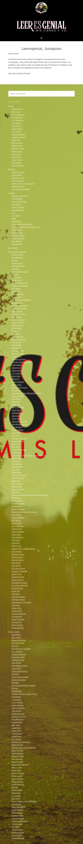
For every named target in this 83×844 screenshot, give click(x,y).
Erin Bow (15, 688)
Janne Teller (16, 405)
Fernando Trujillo (18, 354)
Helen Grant (16, 376)
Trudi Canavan (17, 824)
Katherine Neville (18, 441)
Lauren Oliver (16, 731)
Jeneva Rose (17, 416)
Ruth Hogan (16, 563)
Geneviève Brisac (18, 210)
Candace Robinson (19, 654)
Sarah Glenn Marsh (19, 807)
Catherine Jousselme (20, 196)
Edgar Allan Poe (18, 337)
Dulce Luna (16, 331)
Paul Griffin (16, 543)
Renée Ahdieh (17, 790)
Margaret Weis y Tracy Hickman (24, 748)
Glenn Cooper (17, 371)
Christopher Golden (19, 308)
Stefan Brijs (16, 591)
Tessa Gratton (17, 611)
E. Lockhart (16, 334)
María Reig (16, 481)
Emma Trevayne (18, 207)
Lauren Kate (16, 728)
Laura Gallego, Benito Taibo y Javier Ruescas (29, 455)
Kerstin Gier (16, 140)
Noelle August (17, 776)
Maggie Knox (17, 472)
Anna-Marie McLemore (20, 272)
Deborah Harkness (19, 680)
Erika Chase (16, 348)
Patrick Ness (16, 535)
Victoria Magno (17, 835)
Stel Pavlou (16, 594)
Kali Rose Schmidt (18, 717)
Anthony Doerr (17, 280)
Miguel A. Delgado (18, 509)
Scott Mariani (17, 163)
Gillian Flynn (16, 368)
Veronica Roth (17, 830)
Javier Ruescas (17, 410)
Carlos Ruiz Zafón (18, 657)
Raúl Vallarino (17, 552)
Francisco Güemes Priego (21, 362)
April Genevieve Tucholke (21, 649)
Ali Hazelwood (17, 258)
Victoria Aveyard (18, 832)
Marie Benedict (17, 484)
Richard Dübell (17, 160)
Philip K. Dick (16, 546)
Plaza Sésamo (17, 233)
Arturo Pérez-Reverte (20, 283)
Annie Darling (16, 277)
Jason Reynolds (18, 407)
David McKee (17, 204)
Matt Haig (15, 492)
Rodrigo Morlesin (18, 236)
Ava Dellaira (16, 289)
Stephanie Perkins (18, 600)
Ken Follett (16, 447)
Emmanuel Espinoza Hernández (23, 685)
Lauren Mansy (17, 458)
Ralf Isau (15, 787)
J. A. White (16, 216)
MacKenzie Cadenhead (20, 742)
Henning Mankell (18, 382)
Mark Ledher (16, 770)
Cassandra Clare (18, 660)
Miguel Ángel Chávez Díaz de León (24, 512)
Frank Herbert (17, 365)
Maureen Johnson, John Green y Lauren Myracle (30, 495)
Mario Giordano (17, 762)
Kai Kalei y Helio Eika (19, 438)
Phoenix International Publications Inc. (26, 227)
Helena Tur (15, 379)
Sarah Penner (17, 574)
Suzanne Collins (17, 816)
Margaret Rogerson (19, 475)
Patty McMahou (18, 537)
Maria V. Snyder (17, 751)
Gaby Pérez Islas (18, 178)
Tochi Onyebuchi (18, 818)
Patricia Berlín (17, 529)
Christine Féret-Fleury (19, 306)
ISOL (13, 213)
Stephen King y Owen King (21, 602)
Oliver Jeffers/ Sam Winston (22, 224)
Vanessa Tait (16, 622)
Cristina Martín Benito (19, 671)
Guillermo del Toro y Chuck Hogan (24, 694)
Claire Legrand (17, 311)
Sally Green (16, 799)
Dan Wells (15, 674)
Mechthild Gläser (18, 503)
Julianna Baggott (18, 714)
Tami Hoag (16, 605)
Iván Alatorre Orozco (19, 388)
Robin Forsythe (17, 557)
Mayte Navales (17, 501)
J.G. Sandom (17, 132)
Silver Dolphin (17, 241)
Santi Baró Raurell (18, 568)
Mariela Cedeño (17, 756)
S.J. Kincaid (16, 796)
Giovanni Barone (18, 181)
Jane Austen (16, 399)
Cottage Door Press (19, 202)
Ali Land (14, 260)
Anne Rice (15, 274)
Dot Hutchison (17, 328)
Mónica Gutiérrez (18, 518)
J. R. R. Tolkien (17, 702)
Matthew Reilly (17, 146)
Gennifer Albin (17, 691)
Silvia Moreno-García (19, 583)
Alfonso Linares (17, 255)
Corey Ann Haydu (18, 314)
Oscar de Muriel (17, 779)
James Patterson (18, 708)
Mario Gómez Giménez (20, 765)
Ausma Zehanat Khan (20, 286)
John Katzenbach (18, 134)
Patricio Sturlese (18, 532)
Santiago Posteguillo (19, 571)
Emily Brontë (16, 342)
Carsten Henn (17, 297)
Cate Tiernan (16, 663)
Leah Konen (16, 461)
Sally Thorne (16, 566)
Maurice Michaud (18, 186)
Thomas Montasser (19, 614)
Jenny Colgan (17, 419)
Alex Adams (16, 635)
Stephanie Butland (18, 597)
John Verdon (16, 711)
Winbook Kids (17, 244)
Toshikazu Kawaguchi (20, 821)
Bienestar (11, 169)
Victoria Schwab (18, 838)
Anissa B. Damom (18, 266)
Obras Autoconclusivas (17, 252)
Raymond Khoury (18, 554)
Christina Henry (17, 303)
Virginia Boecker (18, 628)
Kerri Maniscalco (18, 719)
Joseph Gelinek (17, 430)
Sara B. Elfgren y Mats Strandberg (24, 801)
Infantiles (11, 193)
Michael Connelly (18, 149)
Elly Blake (15, 683)
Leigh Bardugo (17, 734)
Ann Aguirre (16, 112)
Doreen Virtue (17, 175)
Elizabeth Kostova (18, 339)
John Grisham (17, 427)
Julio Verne (16, 436)
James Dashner (17, 705)
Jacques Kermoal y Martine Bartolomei (26, 393)
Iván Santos (16, 697)
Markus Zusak (17, 487)
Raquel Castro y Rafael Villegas (23, 549)
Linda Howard (17, 464)
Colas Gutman (17, 199)
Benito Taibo (16, 291)
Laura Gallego (17, 453)
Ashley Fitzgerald (18, 172)
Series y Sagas (14, 632)
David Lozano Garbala (20, 677)
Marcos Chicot (17, 143)
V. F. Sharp (15, 827)
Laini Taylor (16, 725)
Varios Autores (17, 625)
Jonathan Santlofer (19, 137)
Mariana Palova (17, 753)
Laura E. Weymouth (19, 450)
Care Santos (16, 123)
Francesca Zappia (18, 359)
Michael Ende (17, 506)
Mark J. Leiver (17, 767)
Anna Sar (15, 646)
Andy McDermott (18, 643)
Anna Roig (15, 269)
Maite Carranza (17, 745)
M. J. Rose (16, 470)
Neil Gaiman (16, 520)
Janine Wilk (16, 402)
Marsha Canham (18, 489)
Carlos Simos (17, 126)
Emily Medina (17, 345)
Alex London (16, 637)
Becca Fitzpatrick (18, 115)
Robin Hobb (16, 793)
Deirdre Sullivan (17, 325)
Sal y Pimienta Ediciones (21, 189)
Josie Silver (16, 433)
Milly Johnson (17, 515)
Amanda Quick (17, 263)
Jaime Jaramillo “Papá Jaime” (23, 184)
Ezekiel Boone (17, 129)
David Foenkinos (18, 323)
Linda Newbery (17, 467)
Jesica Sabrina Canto (20, 421)
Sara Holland (16, 804)
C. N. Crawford (17, 652)
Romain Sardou (17, 560)
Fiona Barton (16, 356)
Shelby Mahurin (17, 810)
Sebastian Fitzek (18, 577)
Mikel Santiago (17, 151)
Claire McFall (16, 669)
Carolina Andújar (18, 294)
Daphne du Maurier (19, 320)
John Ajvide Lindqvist (19, 424)
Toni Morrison (17, 617)
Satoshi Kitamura (18, 238)
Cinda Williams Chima (20, 666)
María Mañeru (17, 221)
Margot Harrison (18, 478)
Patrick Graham (17, 782)
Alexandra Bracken (19, 640)
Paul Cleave (16, 540)
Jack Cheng (16, 390)
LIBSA (14, 219)
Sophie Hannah (17, 588)
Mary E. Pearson (18, 773)
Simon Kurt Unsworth (19, 585)
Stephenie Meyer (18, 166)
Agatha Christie (17, 109)
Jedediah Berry (17, 413)
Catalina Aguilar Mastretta (21, 300)
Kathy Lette (16, 444)
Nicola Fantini (17, 523)
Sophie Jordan (17, 813)
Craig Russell (16, 317)
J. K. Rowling (16, 700)
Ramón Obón (17, 157)
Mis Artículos (13, 248)
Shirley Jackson (18, 580)
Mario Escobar (17, 759)
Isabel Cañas (16, 385)
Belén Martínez (17, 117)
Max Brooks (16, 498)
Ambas (11, 106)
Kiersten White (17, 722)
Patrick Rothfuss (18, 784)
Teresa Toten (17, 608)
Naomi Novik (16, 154)
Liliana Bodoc (17, 736)
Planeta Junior (17, 230)
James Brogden (18, 396)
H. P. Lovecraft (17, 373)
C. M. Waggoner (18, 120)
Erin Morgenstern (18, 351)
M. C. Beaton (16, 739)
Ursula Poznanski (18, 619)
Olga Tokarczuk (17, 526)
